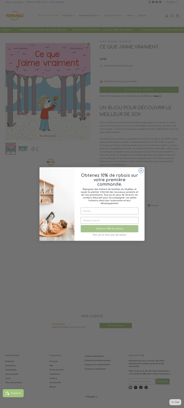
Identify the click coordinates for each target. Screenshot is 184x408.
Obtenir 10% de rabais (109, 228)
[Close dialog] (141, 170)
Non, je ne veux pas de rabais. (109, 235)
